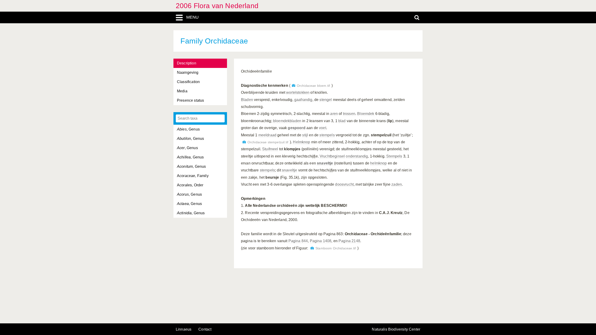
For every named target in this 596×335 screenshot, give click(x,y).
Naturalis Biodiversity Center (396, 329)
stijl (305, 135)
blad (342, 121)
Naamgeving (188, 72)
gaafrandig (303, 100)
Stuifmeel (270, 149)
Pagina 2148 (349, 241)
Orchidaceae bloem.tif (313, 85)
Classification (188, 82)
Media (182, 91)
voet (322, 128)
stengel (325, 100)
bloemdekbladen (287, 121)
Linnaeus (183, 329)
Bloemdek (365, 114)
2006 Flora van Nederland (217, 6)
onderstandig (357, 156)
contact (204, 329)
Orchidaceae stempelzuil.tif (267, 142)
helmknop (378, 163)
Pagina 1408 (321, 241)
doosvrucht (344, 184)
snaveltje (289, 170)
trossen (349, 114)
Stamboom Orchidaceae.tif (335, 248)
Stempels (394, 156)
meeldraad (267, 135)
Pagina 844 (298, 241)
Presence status (190, 100)
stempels (327, 135)
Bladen (247, 100)
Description (186, 63)
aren (334, 114)
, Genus (188, 129)
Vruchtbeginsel (332, 156)
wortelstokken (297, 92)
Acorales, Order (190, 185)
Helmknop (301, 142)
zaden (396, 184)
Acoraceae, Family (193, 176)
